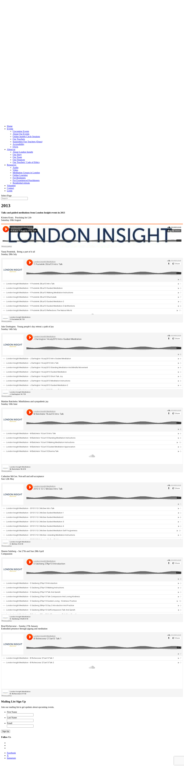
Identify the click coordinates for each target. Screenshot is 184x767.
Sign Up (5, 731)
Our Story (17, 154)
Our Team (17, 157)
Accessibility (18, 144)
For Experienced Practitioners (26, 180)
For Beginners (19, 178)
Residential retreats (21, 183)
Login (9, 190)
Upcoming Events (21, 131)
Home (10, 126)
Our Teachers (19, 139)
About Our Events (21, 134)
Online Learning (20, 175)
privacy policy (12, 765)
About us (11, 149)
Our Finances (19, 160)
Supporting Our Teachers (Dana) (27, 141)
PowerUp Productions (56, 765)
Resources (11, 165)
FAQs (15, 147)
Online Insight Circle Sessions (26, 136)
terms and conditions (27, 765)
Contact (10, 188)
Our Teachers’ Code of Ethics (26, 162)
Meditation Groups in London (26, 172)
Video (15, 170)
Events (10, 129)
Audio (15, 167)
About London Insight (23, 152)
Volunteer (11, 185)
